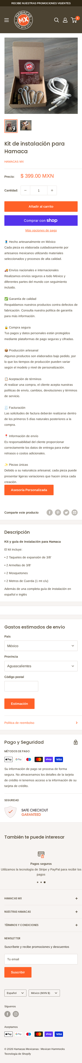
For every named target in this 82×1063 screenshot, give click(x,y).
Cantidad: (11, 190)
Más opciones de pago (41, 230)
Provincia (11, 656)
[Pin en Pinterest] (58, 512)
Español (12, 993)
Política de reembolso (19, 722)
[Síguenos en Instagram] (16, 1014)
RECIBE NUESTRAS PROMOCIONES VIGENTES (41, 3)
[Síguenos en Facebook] (7, 1014)
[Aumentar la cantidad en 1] (52, 190)
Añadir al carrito (41, 206)
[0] (74, 20)
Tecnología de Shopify (17, 1053)
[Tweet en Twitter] (66, 512)
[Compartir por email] (75, 512)
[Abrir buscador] (56, 20)
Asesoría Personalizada (29, 490)
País (7, 636)
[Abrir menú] (6, 20)
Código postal (14, 677)
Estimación (19, 703)
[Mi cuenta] (65, 20)
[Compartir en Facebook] (50, 512)
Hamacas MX (14, 161)
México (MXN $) (40, 993)
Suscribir (18, 972)
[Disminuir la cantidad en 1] (25, 190)
